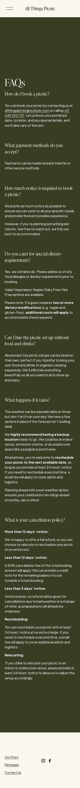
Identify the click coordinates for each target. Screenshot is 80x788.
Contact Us (13, 772)
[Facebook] (50, 761)
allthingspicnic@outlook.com (27, 110)
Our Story (11, 757)
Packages (12, 764)
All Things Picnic (40, 8)
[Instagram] (43, 761)
